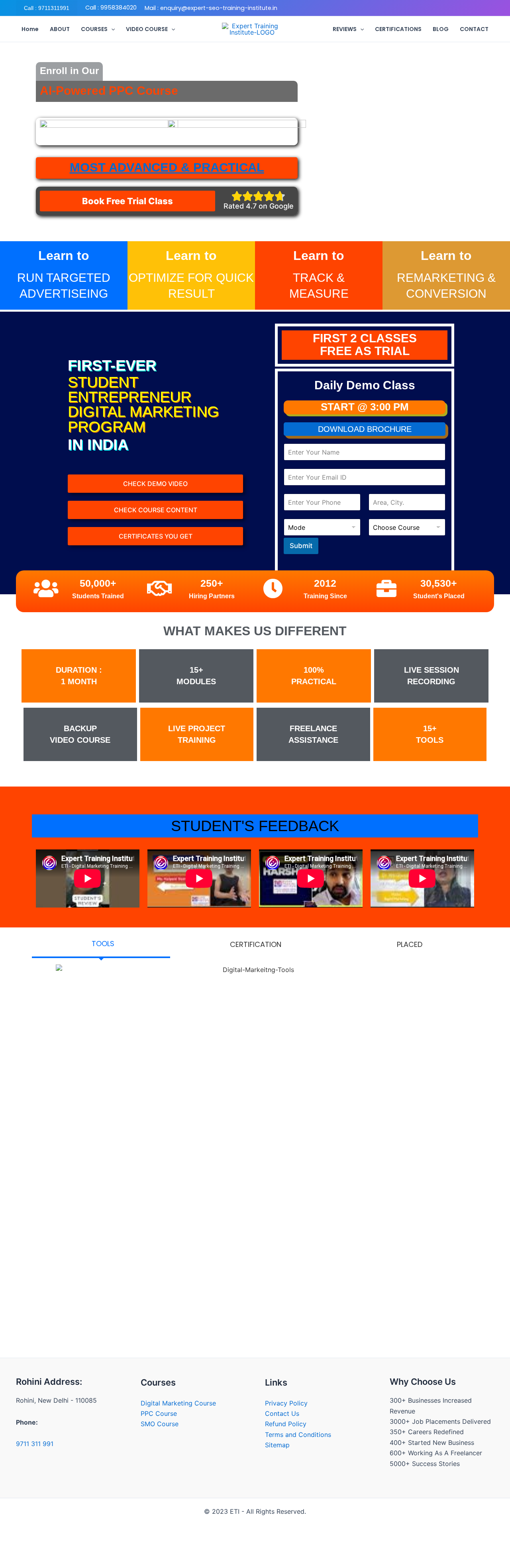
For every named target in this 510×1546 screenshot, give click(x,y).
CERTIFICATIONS (398, 29)
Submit (301, 546)
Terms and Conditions (298, 1435)
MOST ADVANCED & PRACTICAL (167, 167)
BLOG (441, 29)
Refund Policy (285, 1424)
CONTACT (474, 29)
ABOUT (60, 29)
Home (30, 29)
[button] (46, 8)
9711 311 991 (34, 1444)
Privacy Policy (286, 1403)
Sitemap (277, 1445)
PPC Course (159, 1413)
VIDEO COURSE (147, 29)
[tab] (101, 944)
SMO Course (159, 1424)
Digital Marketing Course (178, 1403)
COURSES (94, 29)
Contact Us (282, 1413)
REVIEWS (345, 29)
